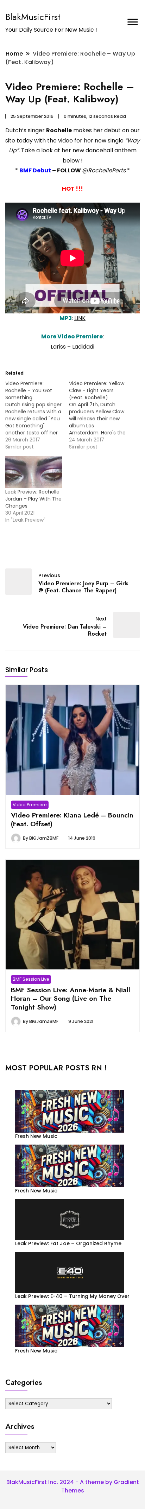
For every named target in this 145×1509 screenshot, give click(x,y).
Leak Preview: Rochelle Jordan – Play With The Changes (33, 498)
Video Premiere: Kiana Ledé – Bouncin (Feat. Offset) (72, 819)
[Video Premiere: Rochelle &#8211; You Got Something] (37, 415)
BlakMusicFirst (33, 17)
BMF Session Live (31, 979)
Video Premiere (30, 805)
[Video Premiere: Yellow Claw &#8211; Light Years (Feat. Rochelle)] (101, 415)
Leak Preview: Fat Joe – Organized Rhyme (68, 1243)
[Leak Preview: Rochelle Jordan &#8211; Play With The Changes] (33, 472)
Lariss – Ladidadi (72, 347)
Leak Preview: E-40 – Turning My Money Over (72, 1296)
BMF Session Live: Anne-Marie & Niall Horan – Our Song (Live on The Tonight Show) (70, 998)
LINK (80, 318)
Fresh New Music (36, 1136)
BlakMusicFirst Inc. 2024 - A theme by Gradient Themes (72, 1486)
